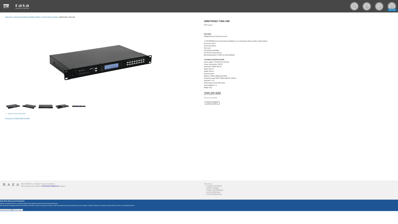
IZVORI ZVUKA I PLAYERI (50, 17)
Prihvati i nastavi (17, 210)
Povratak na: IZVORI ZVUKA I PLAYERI (17, 118)
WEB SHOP (8, 17)
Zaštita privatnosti (6, 210)
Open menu (208, 184)
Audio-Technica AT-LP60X (16, 113)
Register (379, 6)
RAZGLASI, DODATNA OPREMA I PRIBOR (27, 17)
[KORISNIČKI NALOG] (367, 6)
